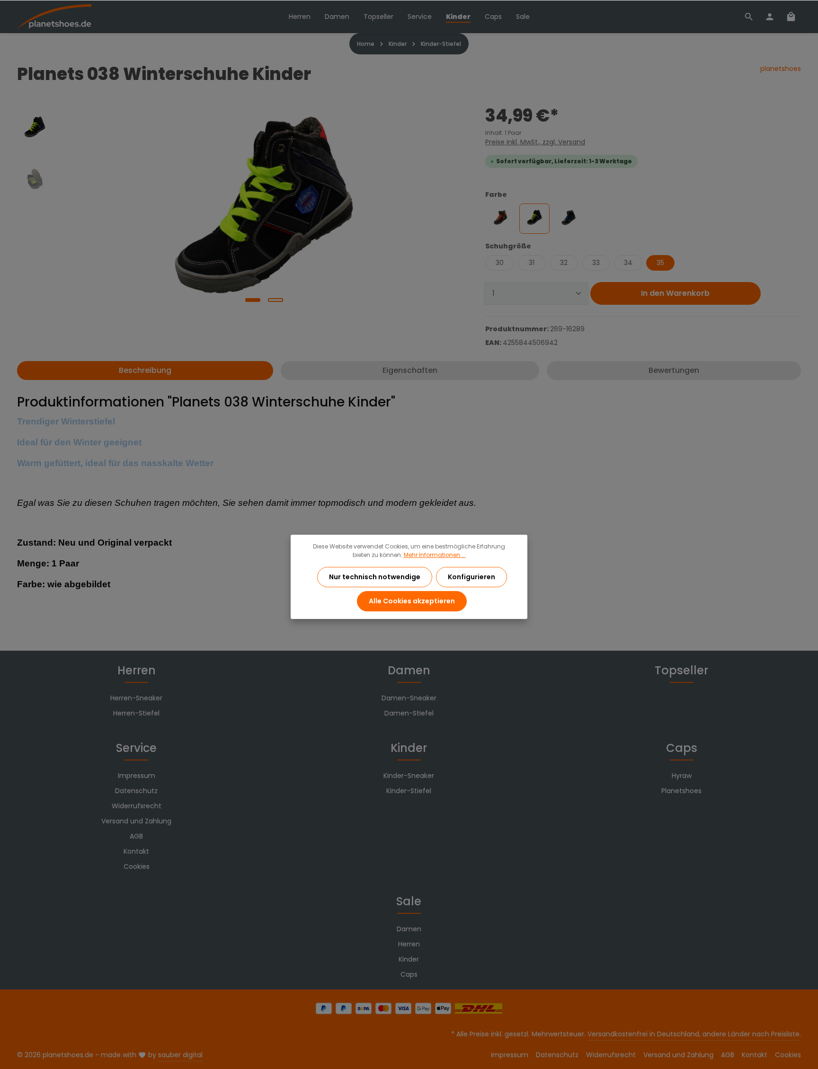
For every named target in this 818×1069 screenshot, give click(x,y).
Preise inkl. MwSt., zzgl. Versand (535, 142)
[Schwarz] (534, 218)
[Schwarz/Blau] (568, 218)
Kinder (409, 748)
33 (596, 262)
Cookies (137, 866)
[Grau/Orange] (500, 218)
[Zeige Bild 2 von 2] (275, 300)
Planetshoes (681, 790)
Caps (681, 748)
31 (531, 262)
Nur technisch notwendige (374, 577)
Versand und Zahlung (136, 821)
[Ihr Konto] (769, 16)
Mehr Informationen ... (435, 555)
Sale (408, 901)
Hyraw (682, 775)
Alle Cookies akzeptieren (412, 601)
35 (660, 262)
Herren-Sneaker (136, 698)
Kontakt (136, 851)
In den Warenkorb (675, 293)
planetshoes (780, 68)
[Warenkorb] (791, 16)
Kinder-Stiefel (408, 790)
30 (500, 262)
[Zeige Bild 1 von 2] (252, 300)
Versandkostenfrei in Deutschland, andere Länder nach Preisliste (693, 1034)
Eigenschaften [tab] (409, 370)
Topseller (681, 670)
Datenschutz (136, 790)
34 (628, 262)
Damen (409, 670)
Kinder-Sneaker (408, 775)
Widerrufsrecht (136, 806)
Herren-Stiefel (136, 713)
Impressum (136, 775)
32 (564, 262)
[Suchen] (748, 16)
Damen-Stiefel (409, 713)
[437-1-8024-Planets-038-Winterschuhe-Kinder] (263, 205)
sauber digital (180, 1055)
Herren (136, 670)
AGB (136, 836)
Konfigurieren (471, 577)
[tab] (145, 370)
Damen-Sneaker (409, 698)
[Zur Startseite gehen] (54, 16)
